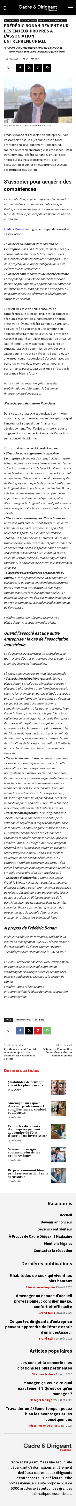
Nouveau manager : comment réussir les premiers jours (24, 1153)
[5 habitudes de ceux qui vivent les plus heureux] (58, 1087)
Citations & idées (43, 1374)
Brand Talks (11, 20)
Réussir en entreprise (40, 1287)
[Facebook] (20, 68)
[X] (29, 68)
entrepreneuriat (23, 1019)
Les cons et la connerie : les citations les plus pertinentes (44, 1365)
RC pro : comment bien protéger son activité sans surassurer (28, 1174)
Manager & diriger (42, 1400)
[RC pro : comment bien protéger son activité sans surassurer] (58, 1175)
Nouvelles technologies (52, 20)
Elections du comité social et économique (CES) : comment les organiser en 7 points (20, 1054)
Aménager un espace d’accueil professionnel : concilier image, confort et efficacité (27, 1108)
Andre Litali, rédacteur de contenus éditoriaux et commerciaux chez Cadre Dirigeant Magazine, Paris (36, 49)
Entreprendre (28, 20)
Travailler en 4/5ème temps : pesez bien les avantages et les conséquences (39, 1414)
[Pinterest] (38, 68)
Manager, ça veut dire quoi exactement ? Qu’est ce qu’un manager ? (45, 1388)
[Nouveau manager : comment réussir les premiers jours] (58, 1154)
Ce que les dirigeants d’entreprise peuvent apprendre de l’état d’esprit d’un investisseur (27, 1131)
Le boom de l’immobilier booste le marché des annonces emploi (57, 1052)
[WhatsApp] (47, 68)
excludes (39, 1019)
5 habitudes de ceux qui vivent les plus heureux (25, 1083)
